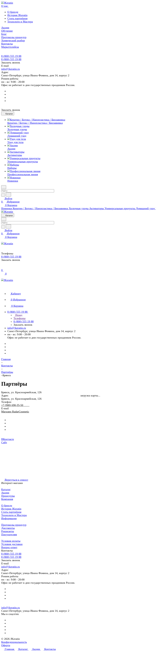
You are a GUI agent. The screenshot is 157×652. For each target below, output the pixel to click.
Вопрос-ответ (9, 547)
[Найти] (8, 194)
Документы (8, 528)
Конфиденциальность (14, 642)
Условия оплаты (10, 540)
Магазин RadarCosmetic (15, 411)
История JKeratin (17, 15)
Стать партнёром (17, 18)
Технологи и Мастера (20, 21)
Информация (9, 518)
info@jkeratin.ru (10, 68)
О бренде (12, 11)
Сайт (4, 442)
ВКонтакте (7, 439)
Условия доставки (12, 544)
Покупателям (9, 534)
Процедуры (8, 495)
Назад (18, 315)
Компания (7, 499)
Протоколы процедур (13, 524)
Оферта (5, 645)
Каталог (6, 489)
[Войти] (2, 266)
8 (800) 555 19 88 (11, 56)
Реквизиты (7, 531)
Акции (5, 492)
